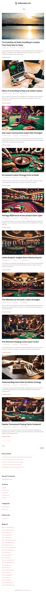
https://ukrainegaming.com (8, 582)
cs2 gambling (5, 518)
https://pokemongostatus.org (8, 550)
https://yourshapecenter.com (8, 527)
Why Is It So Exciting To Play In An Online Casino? (22, 91)
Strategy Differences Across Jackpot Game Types (22, 215)
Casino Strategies (24, 135)
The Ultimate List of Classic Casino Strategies (21, 299)
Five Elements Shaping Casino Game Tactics (20, 342)
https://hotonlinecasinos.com (8, 585)
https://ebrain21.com (6, 565)
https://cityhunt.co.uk (6, 577)
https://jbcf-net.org (6, 567)
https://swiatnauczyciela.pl (7, 570)
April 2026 (4, 487)
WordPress (22, 590)
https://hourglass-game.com (8, 562)
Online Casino (22, 47)
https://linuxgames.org (7, 535)
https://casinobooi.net (6, 537)
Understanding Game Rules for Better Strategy (21, 382)
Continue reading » (6, 57)
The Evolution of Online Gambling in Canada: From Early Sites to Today (17, 457)
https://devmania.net (6, 552)
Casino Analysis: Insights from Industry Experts (22, 257)
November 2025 (5, 490)
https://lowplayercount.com (8, 530)
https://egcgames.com (7, 532)
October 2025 (5, 492)
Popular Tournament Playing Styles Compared (21, 424)
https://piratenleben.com (7, 555)
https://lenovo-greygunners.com (9, 547)
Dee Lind (14, 47)
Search (3, 445)
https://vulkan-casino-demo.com (9, 540)
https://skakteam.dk (6, 572)
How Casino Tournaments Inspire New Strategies (22, 133)
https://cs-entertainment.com (8, 560)
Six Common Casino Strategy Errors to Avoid (20, 175)
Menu (24, 9)
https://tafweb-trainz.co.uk (7, 545)
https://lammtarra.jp (6, 557)
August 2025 (4, 497)
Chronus (29, 590)
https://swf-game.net (6, 580)
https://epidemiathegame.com (8, 542)
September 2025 (5, 495)
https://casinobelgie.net (7, 575)
